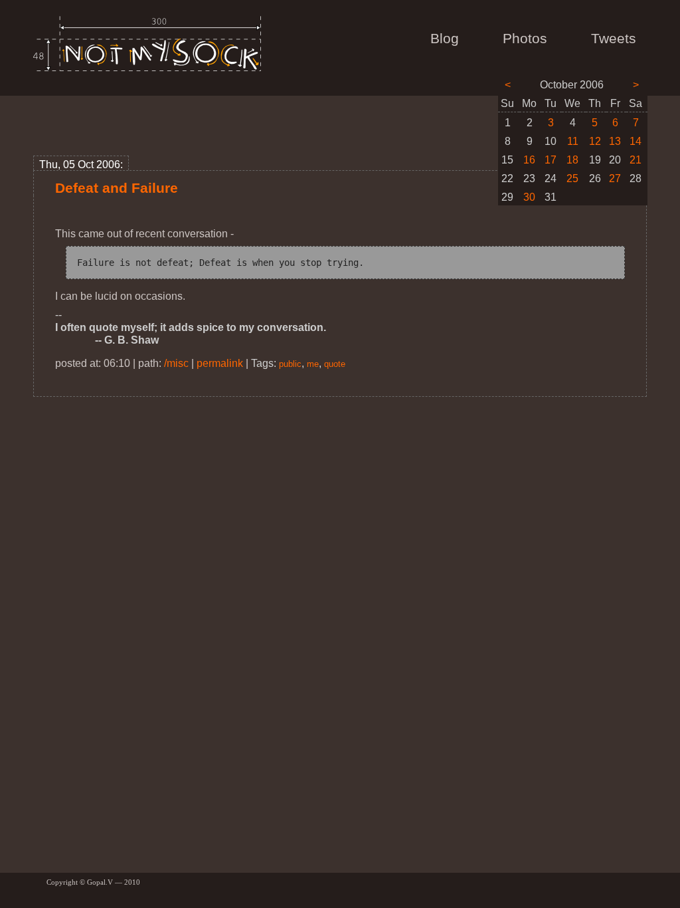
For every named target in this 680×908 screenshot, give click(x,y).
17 (550, 160)
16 (529, 160)
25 (572, 178)
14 (635, 141)
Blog (444, 39)
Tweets (613, 39)
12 (595, 141)
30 (529, 197)
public (290, 364)
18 (572, 160)
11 (572, 141)
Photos (525, 39)
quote (334, 364)
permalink (220, 363)
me (313, 364)
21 (635, 160)
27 (615, 178)
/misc (176, 363)
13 (615, 141)
